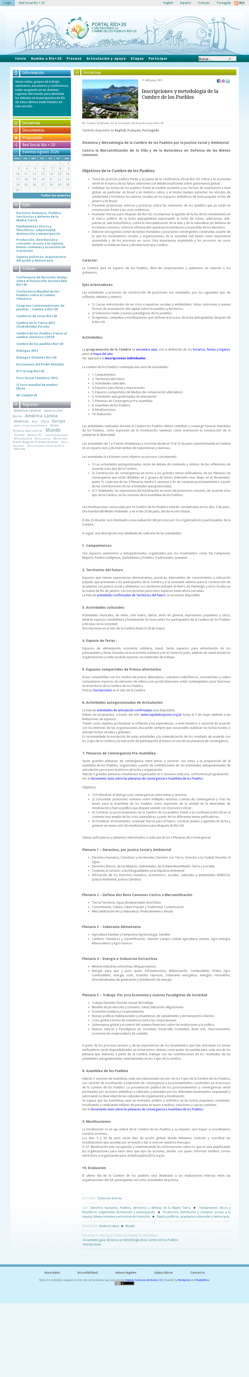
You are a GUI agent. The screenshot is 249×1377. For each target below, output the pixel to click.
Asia (34, 421)
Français (134, 130)
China (45, 421)
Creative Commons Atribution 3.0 (144, 1280)
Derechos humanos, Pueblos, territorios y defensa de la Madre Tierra (140, 1208)
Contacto (197, 1272)
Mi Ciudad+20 (26, 395)
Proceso (74, 58)
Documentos (33, 130)
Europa (58, 421)
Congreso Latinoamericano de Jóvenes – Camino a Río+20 (40, 307)
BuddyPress (202, 1280)
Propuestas (32, 137)
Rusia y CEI (34, 434)
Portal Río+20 (109, 24)
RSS (242, 3)
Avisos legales (126, 1272)
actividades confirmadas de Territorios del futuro (131, 595)
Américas (21, 421)
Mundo (130, 1226)
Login (7, 3)
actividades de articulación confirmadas (124, 710)
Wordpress (184, 1280)
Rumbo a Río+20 (46, 58)
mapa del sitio (103, 354)
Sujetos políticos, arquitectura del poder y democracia (193, 1216)
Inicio (20, 58)
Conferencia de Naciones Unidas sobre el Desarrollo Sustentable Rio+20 (41, 280)
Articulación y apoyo (106, 58)
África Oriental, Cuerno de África (45, 445)
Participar (158, 58)
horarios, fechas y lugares (211, 349)
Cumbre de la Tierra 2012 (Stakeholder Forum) (35, 324)
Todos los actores (109, 1198)
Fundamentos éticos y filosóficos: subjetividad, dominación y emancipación (38, 230)
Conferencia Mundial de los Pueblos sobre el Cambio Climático (37, 295)
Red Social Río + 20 (38, 145)
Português (150, 130)
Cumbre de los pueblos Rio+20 (39, 344)
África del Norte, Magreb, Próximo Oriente (40, 440)
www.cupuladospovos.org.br (161, 714)
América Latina (109, 1226)
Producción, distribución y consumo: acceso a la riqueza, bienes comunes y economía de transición (40, 245)
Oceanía (19, 434)
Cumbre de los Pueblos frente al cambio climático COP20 (41, 335)
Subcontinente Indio (56, 435)
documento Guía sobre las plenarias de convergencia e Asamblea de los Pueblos (147, 778)
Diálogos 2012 (27, 350)
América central (27, 410)
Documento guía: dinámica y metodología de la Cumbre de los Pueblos (130, 1240)
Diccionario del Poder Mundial (40, 364)
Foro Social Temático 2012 (37, 378)
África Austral (23, 438)
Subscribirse (163, 1272)
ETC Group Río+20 (30, 371)
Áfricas (19, 449)
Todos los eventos (55, 195)
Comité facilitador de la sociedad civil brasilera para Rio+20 (125, 123)
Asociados (52, 1272)
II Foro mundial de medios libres (37, 386)
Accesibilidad (88, 1272)
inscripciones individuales (125, 358)
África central (42, 438)
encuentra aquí (146, 349)
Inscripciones (102, 690)
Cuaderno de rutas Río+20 (36, 316)
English (120, 130)
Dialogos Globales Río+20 (36, 357)
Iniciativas (31, 123)
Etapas (137, 58)
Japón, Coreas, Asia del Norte (30, 425)
